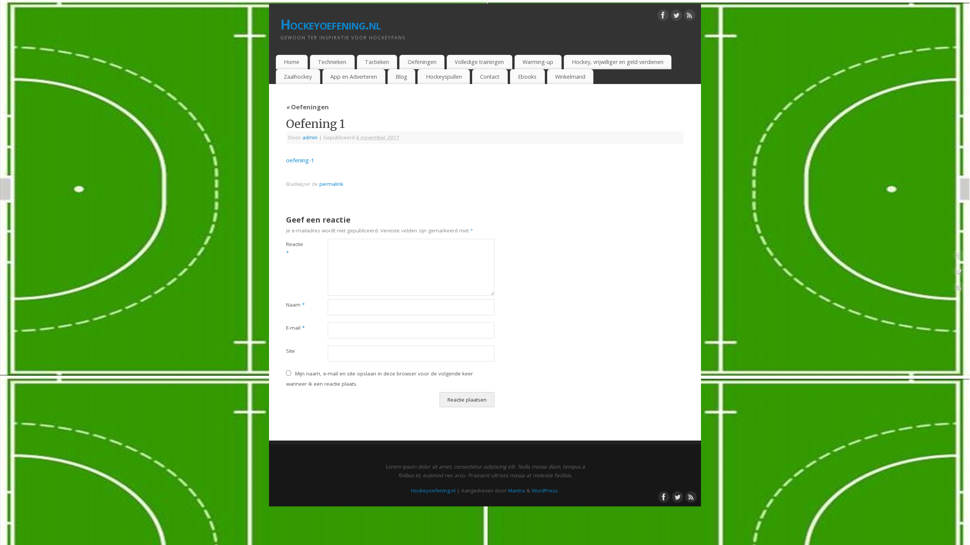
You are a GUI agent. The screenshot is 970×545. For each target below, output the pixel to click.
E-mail (295, 327)
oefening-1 (300, 160)
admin (310, 137)
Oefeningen (422, 61)
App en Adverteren (353, 76)
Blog (401, 76)
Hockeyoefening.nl (330, 24)
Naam (295, 304)
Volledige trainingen (479, 61)
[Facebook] (663, 16)
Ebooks (527, 76)
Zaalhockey (298, 76)
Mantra (516, 490)
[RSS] (689, 16)
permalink (331, 184)
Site (290, 350)
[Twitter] (676, 16)
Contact (489, 76)
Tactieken (377, 61)
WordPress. (545, 490)
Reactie (294, 248)
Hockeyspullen (444, 76)
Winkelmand (570, 76)
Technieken (332, 61)
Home (291, 61)
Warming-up (538, 61)
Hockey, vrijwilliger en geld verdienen (617, 61)
